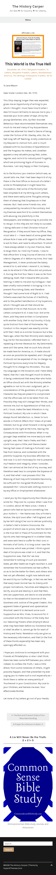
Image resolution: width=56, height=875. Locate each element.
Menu (28, 20)
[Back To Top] (52, 865)
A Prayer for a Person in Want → (28, 724)
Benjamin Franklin (36, 69)
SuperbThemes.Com (12, 868)
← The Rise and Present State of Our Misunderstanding (28, 717)
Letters (34, 72)
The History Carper (28, 6)
